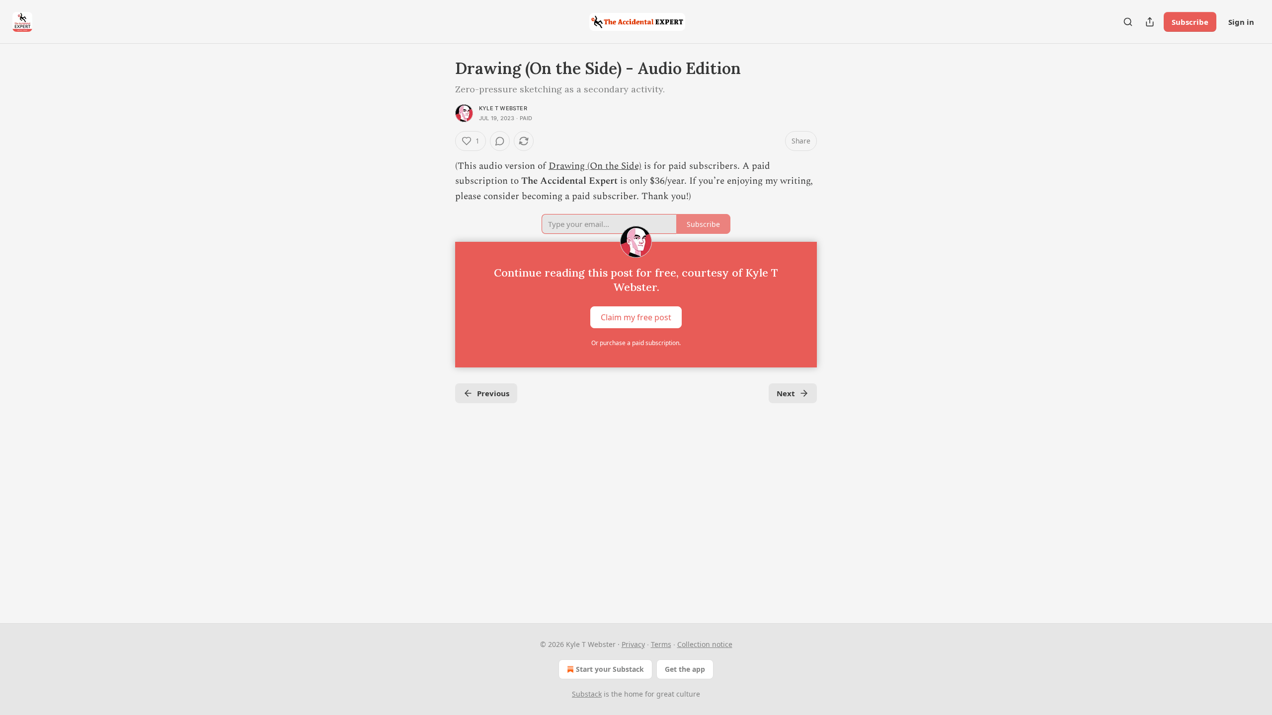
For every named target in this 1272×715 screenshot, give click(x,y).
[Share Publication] (1150, 22)
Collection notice (704, 644)
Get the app (685, 669)
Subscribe (1190, 22)
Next (786, 393)
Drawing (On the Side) (595, 166)
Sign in (1241, 22)
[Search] (1128, 22)
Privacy (633, 644)
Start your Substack (610, 669)
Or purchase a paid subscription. (636, 343)
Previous (493, 393)
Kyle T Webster (503, 108)
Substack (587, 694)
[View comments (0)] (500, 141)
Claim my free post (636, 317)
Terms (661, 644)
